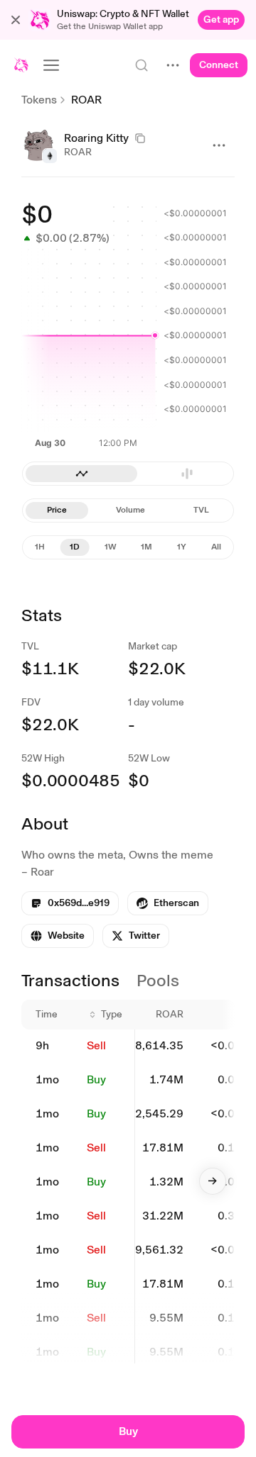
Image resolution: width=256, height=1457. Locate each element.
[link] (221, 20)
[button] (16, 20)
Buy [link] (96, 1079)
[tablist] (128, 510)
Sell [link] (96, 1045)
